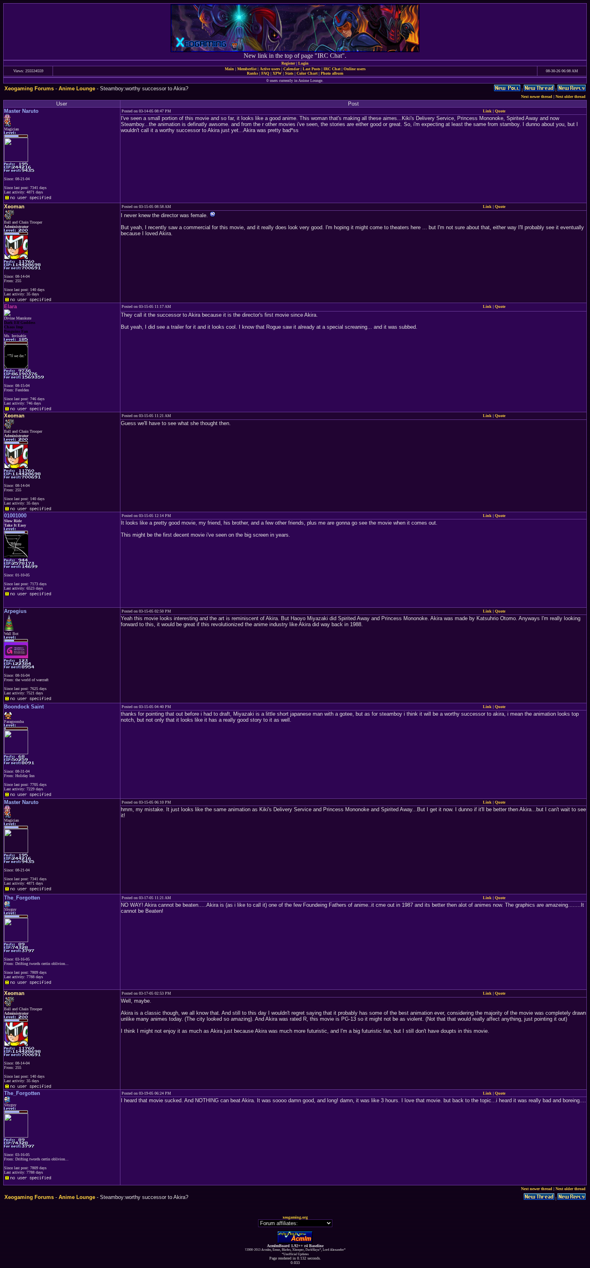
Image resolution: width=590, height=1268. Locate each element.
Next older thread (570, 96)
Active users (270, 69)
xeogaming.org (295, 1217)
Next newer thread (536, 96)
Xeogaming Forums (29, 88)
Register (288, 63)
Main (229, 69)
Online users (355, 69)
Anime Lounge (77, 88)
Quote (500, 111)
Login (303, 63)
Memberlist (246, 69)
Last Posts (311, 69)
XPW (277, 73)
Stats (289, 73)
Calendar (291, 69)
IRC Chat (331, 69)
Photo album (332, 73)
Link (487, 111)
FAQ (265, 73)
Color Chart (307, 73)
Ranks (252, 73)
